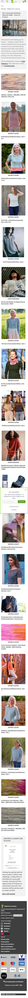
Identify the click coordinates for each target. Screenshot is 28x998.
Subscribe (21, 502)
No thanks (14, 509)
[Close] (26, 490)
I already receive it (14, 506)
